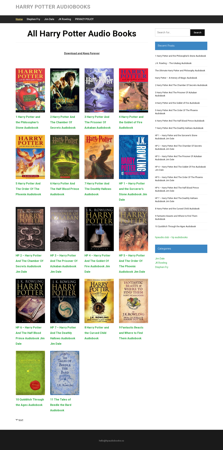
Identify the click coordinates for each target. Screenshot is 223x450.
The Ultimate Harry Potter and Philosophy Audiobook (180, 70)
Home (19, 19)
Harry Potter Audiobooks (53, 7)
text (20, 420)
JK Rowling (64, 19)
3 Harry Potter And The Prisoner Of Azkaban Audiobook (97, 122)
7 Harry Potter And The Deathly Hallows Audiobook (97, 189)
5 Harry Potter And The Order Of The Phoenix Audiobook (28, 189)
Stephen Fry (33, 19)
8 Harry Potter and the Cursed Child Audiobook (96, 333)
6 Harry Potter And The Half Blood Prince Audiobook (64, 189)
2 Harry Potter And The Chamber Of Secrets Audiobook (63, 122)
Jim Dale (49, 19)
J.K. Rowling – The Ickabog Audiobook (173, 63)
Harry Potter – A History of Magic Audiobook (176, 78)
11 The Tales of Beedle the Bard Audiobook (60, 405)
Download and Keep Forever (82, 53)
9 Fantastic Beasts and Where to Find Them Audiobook (131, 333)
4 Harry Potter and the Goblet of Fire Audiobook (131, 122)
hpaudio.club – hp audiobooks (171, 237)
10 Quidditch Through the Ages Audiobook (175, 226)
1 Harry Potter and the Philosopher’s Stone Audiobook (28, 122)
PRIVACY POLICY (84, 19)
